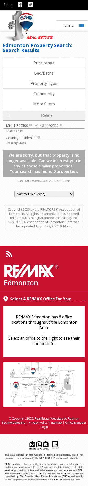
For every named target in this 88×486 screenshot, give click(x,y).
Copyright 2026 (22, 418)
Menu (69, 25)
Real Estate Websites (49, 418)
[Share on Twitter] (31, 2)
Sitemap (56, 423)
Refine (47, 115)
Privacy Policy (38, 423)
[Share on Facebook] (21, 2)
